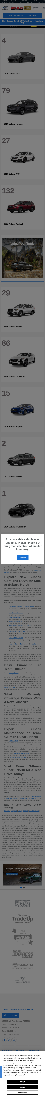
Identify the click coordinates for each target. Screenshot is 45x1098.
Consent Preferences (1, 1072)
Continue (22, 557)
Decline (22, 1087)
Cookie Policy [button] (11, 1072)
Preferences (22, 1092)
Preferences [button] (20, 1075)
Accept (22, 1082)
